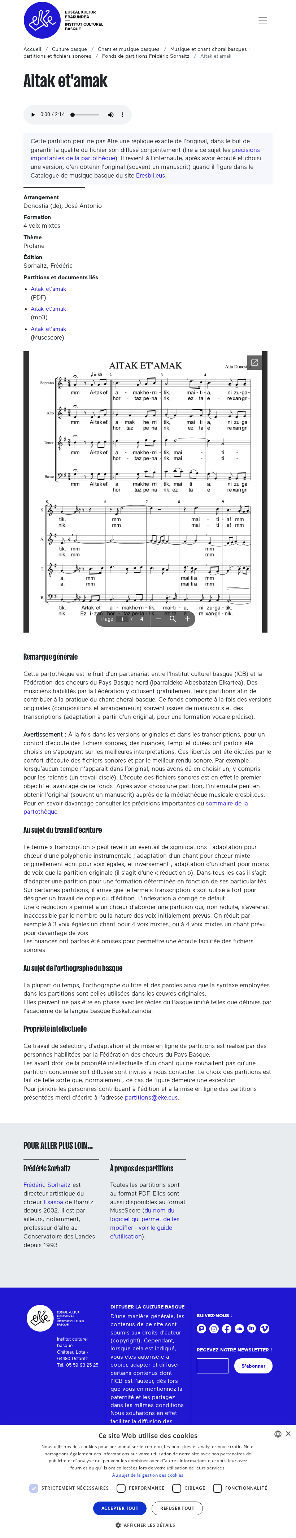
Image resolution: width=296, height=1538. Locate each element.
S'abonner (253, 1366)
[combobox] (278, 1434)
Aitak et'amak (48, 289)
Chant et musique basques (129, 49)
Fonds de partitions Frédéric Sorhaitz (146, 56)
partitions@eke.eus (151, 1097)
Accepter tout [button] (119, 1508)
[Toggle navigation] (263, 20)
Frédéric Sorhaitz (46, 1168)
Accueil (32, 49)
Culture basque (69, 49)
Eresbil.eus (150, 175)
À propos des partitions (141, 1168)
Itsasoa (53, 1202)
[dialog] (148, 1481)
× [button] (288, 1434)
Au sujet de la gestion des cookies (147, 1475)
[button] (148, 1525)
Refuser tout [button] (177, 1508)
